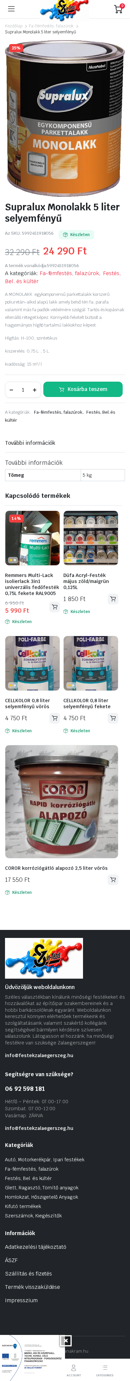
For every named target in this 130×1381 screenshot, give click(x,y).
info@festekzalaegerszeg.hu (39, 1055)
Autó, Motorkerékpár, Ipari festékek (44, 1160)
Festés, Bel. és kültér (28, 1178)
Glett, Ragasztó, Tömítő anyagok (41, 1188)
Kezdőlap (13, 26)
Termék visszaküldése (32, 1287)
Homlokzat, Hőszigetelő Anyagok (41, 1197)
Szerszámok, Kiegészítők (33, 1216)
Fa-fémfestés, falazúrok (51, 26)
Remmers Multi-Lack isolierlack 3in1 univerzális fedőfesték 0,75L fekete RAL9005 (32, 584)
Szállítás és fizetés (28, 1273)
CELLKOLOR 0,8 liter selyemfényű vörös (27, 704)
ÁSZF (11, 1260)
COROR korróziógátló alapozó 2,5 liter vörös (56, 868)
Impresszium (21, 1300)
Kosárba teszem (87, 389)
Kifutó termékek (23, 1206)
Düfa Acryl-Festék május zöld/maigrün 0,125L (86, 581)
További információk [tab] (30, 442)
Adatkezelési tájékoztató (35, 1246)
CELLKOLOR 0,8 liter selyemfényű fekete (87, 704)
